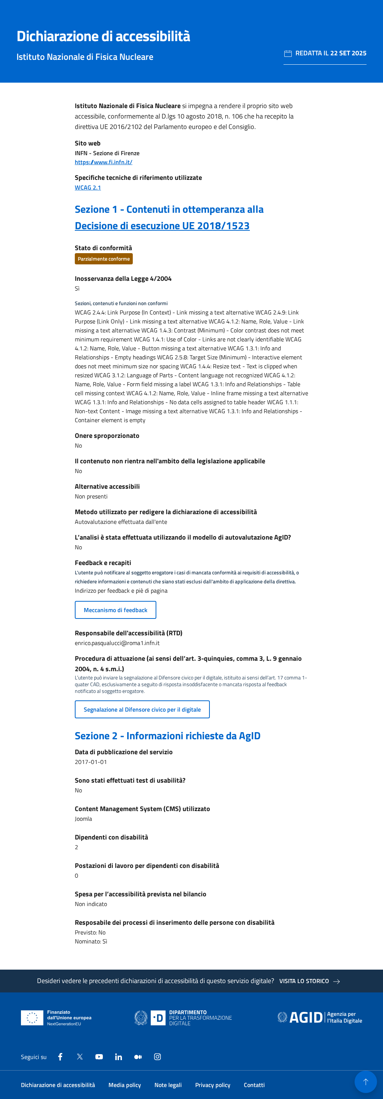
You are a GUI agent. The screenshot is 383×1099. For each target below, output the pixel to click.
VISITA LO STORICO (304, 980)
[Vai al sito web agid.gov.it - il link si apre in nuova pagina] (320, 1018)
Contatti (254, 1084)
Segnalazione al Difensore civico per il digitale (142, 709)
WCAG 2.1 (88, 187)
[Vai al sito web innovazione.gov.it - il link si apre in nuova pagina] (184, 1017)
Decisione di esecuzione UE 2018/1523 (162, 225)
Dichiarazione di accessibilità (58, 1084)
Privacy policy (212, 1084)
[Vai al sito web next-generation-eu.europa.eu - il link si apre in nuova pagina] (56, 1017)
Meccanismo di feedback (115, 609)
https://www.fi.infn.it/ (103, 161)
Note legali (168, 1084)
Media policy (124, 1084)
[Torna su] (366, 1082)
